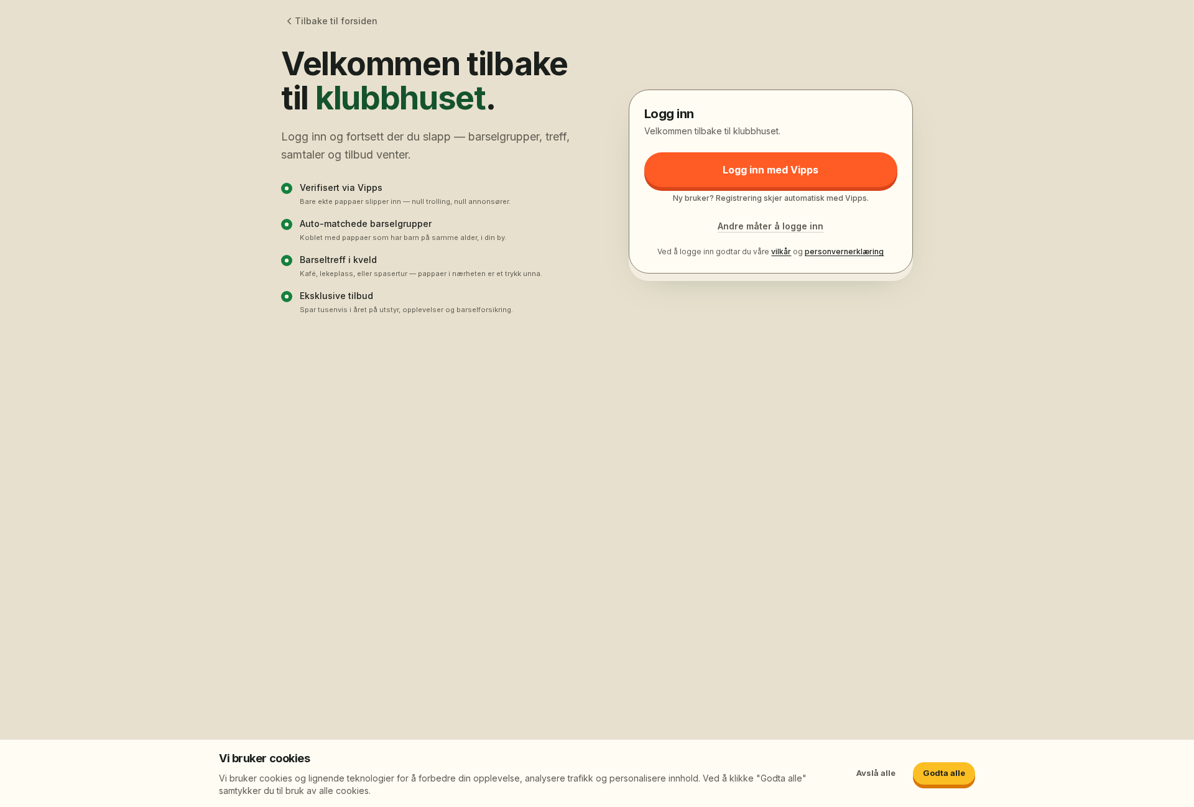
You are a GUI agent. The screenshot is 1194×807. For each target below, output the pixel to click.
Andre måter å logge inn (770, 226)
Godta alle (944, 773)
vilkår (781, 251)
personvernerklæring (844, 251)
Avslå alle (875, 773)
